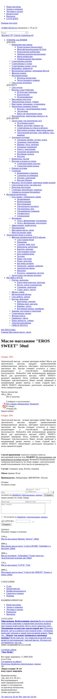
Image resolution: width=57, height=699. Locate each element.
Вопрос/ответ (12, 14)
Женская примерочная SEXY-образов (28, 237)
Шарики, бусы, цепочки (28, 144)
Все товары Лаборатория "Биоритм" (22, 404)
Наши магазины (13, 7)
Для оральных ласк (25, 209)
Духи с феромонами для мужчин (32, 223)
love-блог (13, 23)
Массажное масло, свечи (23, 230)
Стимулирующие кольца (28, 166)
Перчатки (21, 270)
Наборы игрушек (19, 168)
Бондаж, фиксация (20, 299)
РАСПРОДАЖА (8, 330)
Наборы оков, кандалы (27, 304)
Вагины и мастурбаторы (23, 90)
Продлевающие (24, 204)
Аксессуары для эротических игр (27, 121)
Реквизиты (11, 612)
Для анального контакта (28, 206)
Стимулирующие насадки (28, 163)
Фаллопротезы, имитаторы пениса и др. (30, 116)
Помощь (5, 23)
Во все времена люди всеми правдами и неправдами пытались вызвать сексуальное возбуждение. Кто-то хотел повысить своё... (27, 623)
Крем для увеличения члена (29, 113)
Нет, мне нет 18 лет (27, 697)
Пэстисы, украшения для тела (30, 273)
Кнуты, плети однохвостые (29, 285)
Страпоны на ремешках (27, 175)
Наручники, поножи (26, 301)
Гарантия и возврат (15, 593)
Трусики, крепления (26, 178)
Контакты (10, 16)
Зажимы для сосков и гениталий (26, 311)
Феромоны (16, 218)
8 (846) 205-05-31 (9, 28)
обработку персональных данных (27, 495)
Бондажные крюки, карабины (30, 308)
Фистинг (21, 156)
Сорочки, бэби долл (26, 244)
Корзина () (7, 35)
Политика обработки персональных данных (21, 664)
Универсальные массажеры (29, 59)
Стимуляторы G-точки (22, 64)
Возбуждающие (24, 201)
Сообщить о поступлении (18, 401)
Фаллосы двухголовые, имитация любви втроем (33, 182)
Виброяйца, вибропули (22, 68)
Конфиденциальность (16, 591)
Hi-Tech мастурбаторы (27, 92)
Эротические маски (26, 268)
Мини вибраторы (25, 56)
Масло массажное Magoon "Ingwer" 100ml (20, 539)
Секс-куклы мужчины (22, 83)
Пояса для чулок (24, 259)
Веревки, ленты (24, 306)
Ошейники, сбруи (20, 318)
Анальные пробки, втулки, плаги (32, 140)
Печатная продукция (21, 187)
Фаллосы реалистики (26, 78)
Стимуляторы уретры (21, 313)
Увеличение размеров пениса (25, 106)
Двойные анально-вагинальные (31, 54)
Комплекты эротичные (27, 247)
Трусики (21, 256)
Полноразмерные (25, 97)
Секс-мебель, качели (21, 297)
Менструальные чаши (21, 232)
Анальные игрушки (21, 137)
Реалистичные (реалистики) (29, 47)
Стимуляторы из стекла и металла (32, 128)
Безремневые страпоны (27, 173)
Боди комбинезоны (25, 254)
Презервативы (18, 228)
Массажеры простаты (21, 99)
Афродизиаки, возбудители (24, 225)
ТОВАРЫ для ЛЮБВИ (16, 40)
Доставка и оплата (14, 11)
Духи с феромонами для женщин (32, 220)
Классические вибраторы (28, 52)
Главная (4, 332)
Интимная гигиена (25, 154)
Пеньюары (22, 242)
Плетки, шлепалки (20, 280)
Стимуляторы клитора (22, 61)
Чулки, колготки (24, 261)
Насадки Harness (24, 180)
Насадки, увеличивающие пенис (32, 109)
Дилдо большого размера (28, 80)
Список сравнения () (23, 35)
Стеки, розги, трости (26, 289)
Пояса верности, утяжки (23, 320)
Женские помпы (19, 73)
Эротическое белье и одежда (19, 235)
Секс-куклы (17, 87)
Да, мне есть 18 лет (9, 697)
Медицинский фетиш (21, 294)
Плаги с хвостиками (26, 149)
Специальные (23, 216)
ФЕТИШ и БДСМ (14, 278)
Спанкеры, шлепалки (26, 287)
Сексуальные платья (26, 251)
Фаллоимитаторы (20, 75)
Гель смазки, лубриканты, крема (26, 197)
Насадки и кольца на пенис (24, 161)
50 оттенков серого (25, 123)
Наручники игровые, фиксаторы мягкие (35, 130)
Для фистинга (23, 213)
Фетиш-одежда (18, 316)
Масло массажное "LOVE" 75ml (15, 565)
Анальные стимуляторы (28, 142)
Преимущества (13, 588)
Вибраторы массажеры (22, 44)
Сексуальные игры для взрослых (26, 185)
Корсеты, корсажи (25, 249)
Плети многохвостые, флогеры (31, 282)
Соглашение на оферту (11, 661)
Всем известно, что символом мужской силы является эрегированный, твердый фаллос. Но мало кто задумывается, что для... (26, 639)
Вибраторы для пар (20, 159)
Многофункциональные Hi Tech (31, 49)
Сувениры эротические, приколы (27, 190)
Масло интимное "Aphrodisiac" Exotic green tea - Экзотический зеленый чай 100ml (22, 556)
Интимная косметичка (16, 194)
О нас (9, 586)
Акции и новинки (14, 9)
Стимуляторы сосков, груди (24, 66)
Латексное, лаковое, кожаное (30, 266)
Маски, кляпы (18, 292)
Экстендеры (22, 111)
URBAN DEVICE (20, 325)
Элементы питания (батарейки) (26, 192)
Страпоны (16, 171)
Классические (23, 94)
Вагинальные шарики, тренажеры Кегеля (30, 71)
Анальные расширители (28, 152)
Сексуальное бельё (25, 240)
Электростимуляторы (21, 323)
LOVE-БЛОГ (12, 18)
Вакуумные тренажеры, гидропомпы (28, 104)
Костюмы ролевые (25, 263)
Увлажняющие (23, 199)
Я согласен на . (26, 517)
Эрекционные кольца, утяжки (25, 102)
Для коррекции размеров (28, 211)
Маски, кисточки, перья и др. (30, 125)
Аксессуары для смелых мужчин (26, 275)
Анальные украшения (27, 147)
